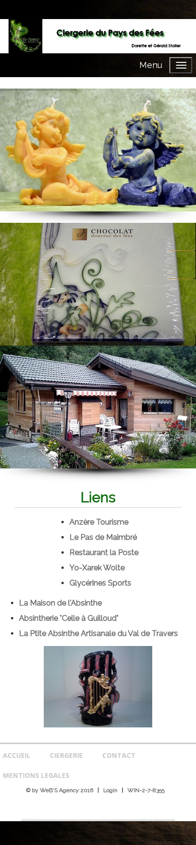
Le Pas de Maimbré (103, 537)
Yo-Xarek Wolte (97, 567)
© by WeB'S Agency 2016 (59, 790)
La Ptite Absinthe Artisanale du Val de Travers (98, 633)
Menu (150, 65)
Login (110, 790)
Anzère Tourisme (98, 522)
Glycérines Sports (100, 582)
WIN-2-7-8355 (146, 790)
